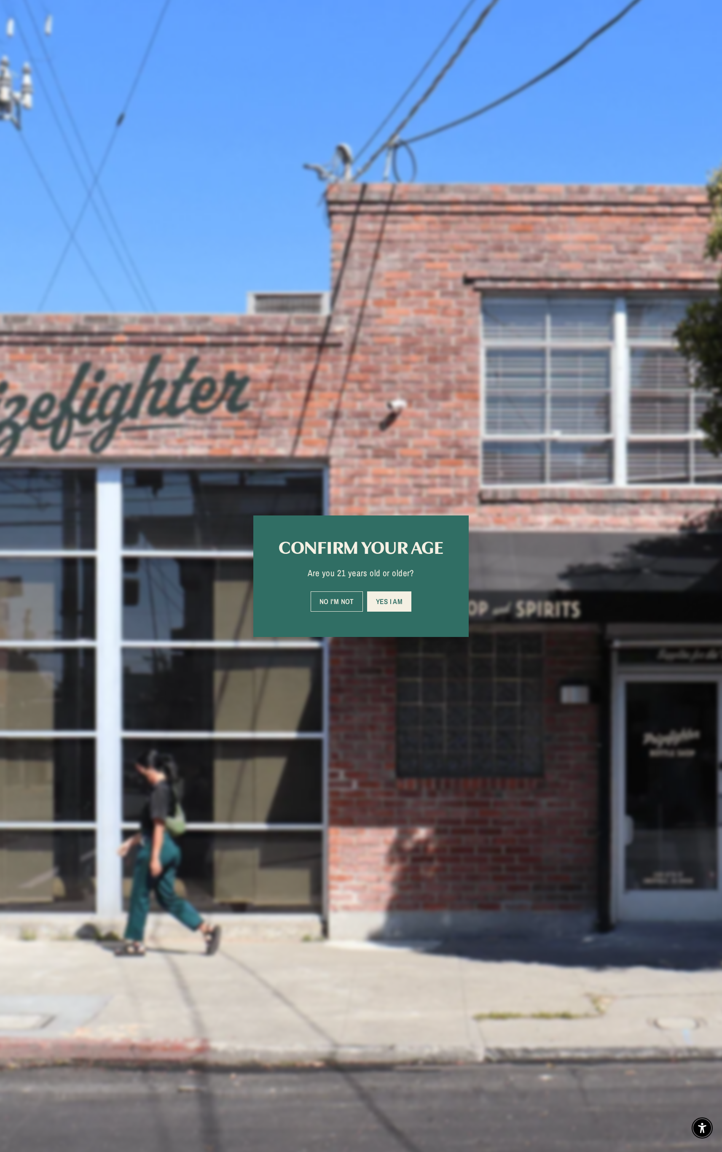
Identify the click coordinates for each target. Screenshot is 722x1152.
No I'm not (336, 601)
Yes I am (389, 601)
